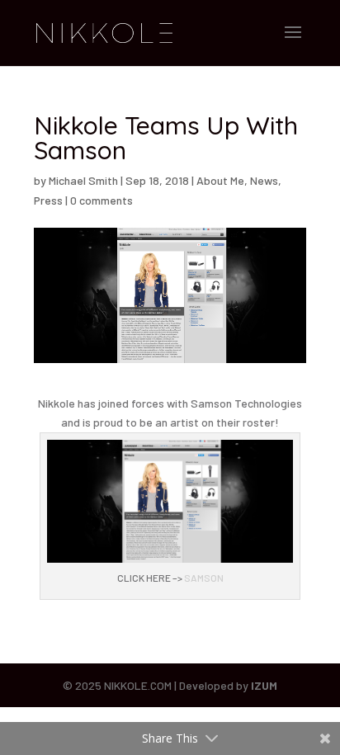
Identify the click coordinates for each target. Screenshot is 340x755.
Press (48, 200)
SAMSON (204, 577)
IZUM (264, 685)
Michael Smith (83, 180)
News (264, 180)
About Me (220, 180)
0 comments (101, 200)
